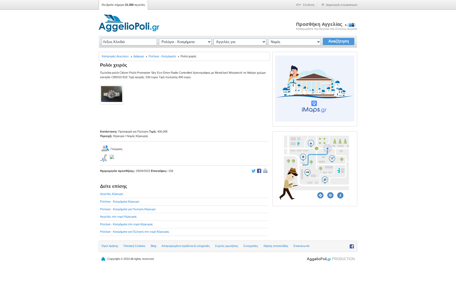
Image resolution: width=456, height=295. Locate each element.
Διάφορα (138, 56)
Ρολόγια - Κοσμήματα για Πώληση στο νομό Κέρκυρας (134, 231)
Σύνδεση (308, 4)
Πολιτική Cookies (134, 245)
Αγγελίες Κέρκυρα (111, 193)
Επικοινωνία (301, 245)
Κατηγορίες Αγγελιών (115, 56)
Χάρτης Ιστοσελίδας (275, 245)
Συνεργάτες (250, 245)
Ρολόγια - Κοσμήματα (162, 56)
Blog (153, 245)
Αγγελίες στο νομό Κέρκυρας (118, 216)
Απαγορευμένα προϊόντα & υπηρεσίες (186, 245)
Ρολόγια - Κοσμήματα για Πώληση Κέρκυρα (127, 209)
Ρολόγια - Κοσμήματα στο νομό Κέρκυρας (126, 224)
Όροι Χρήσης (110, 245)
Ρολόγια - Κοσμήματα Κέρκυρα (119, 201)
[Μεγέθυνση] (112, 104)
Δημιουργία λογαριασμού (341, 4)
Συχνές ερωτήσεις (226, 245)
